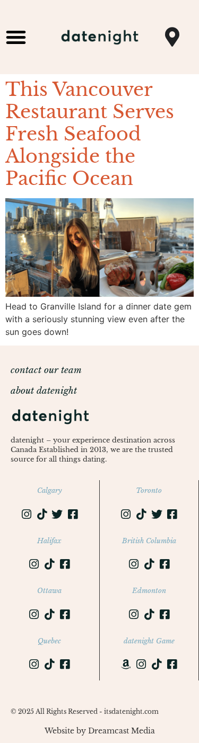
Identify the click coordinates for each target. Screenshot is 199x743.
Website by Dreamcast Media (100, 731)
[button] (16, 37)
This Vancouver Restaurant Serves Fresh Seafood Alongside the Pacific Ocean (89, 134)
